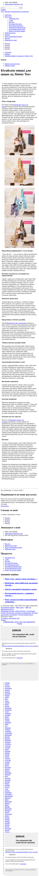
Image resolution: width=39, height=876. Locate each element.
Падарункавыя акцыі (25, 614)
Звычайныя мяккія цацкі (17, 27)
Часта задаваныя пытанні (13, 36)
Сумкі (11, 20)
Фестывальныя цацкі (16, 26)
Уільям (3, 620)
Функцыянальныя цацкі (17, 29)
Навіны (7, 35)
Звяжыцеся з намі (11, 40)
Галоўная (8, 15)
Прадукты (8, 17)
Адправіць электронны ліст (10, 618)
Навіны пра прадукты (12, 64)
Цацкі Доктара (20, 611)
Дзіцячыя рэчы (14, 18)
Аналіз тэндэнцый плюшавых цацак (21, 589)
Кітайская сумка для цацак (16, 323)
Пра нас (7, 38)
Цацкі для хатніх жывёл (17, 31)
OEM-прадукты (10, 33)
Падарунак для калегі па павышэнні (19, 613)
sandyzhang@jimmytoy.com (14, 4)
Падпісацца (5, 506)
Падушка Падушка (15, 24)
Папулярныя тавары (7, 607)
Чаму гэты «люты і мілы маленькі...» (21, 579)
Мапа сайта (20, 607)
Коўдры (11, 22)
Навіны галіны (10, 65)
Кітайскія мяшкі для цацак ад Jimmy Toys (19, 56)
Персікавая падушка (8, 611)
